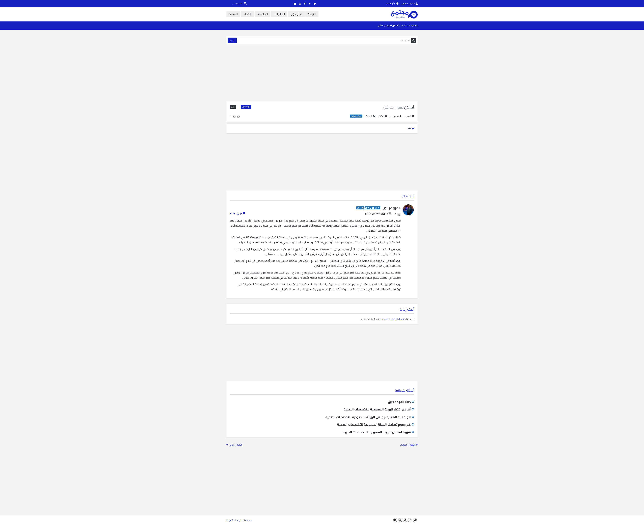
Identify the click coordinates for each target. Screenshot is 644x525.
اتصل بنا (229, 520)
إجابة (369, 116)
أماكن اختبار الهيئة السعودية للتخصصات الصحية (377, 409)
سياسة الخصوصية (243, 520)
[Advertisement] (322, 72)
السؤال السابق (407, 445)
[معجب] (238, 116)
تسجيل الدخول (408, 4)
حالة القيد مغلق (399, 402)
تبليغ (233, 107)
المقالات (233, 14)
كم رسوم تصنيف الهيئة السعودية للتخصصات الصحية (374, 424)
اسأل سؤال (296, 14)
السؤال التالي (235, 445)
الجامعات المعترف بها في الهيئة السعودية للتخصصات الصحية (368, 417)
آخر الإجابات (279, 14)
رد (231, 213)
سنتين (381, 116)
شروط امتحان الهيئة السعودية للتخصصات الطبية (377, 432)
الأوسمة (391, 4)
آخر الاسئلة (262, 14)
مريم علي (394, 116)
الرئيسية (312, 14)
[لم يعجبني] (234, 116)
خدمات (404, 25)
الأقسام (248, 14)
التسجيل (384, 319)
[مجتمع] (404, 14)
